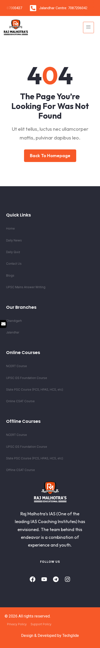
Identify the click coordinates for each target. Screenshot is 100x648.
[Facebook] (32, 579)
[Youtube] (44, 579)
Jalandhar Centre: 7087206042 (62, 8)
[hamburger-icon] (88, 27)
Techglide (70, 635)
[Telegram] (56, 579)
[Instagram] (67, 579)
